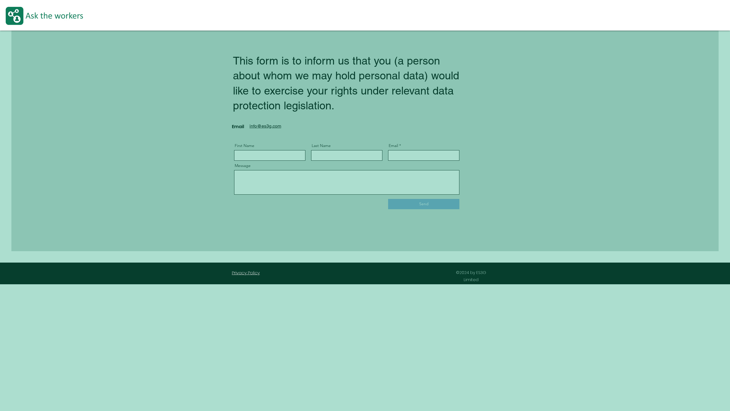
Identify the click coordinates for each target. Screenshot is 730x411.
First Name (244, 146)
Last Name (321, 146)
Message (243, 166)
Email (393, 146)
